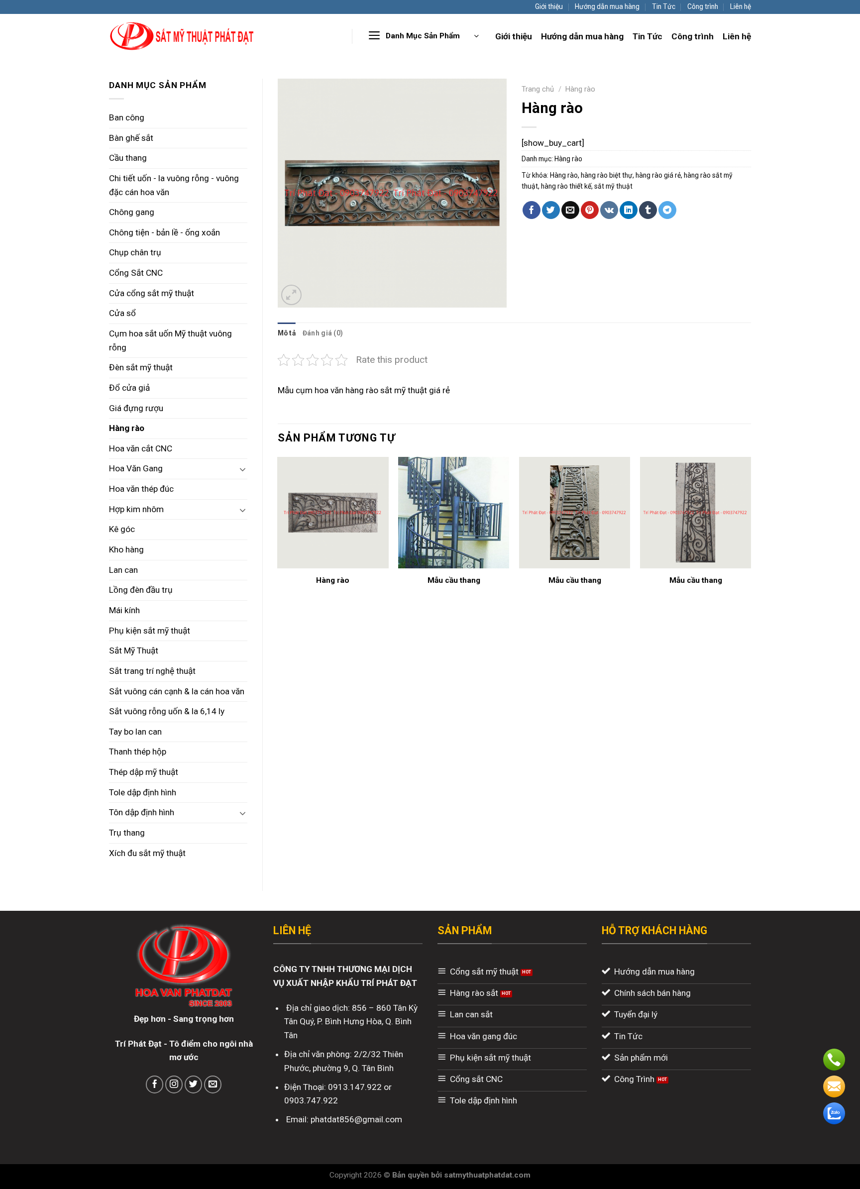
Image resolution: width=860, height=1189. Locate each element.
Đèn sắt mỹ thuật (141, 367)
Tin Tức (663, 6)
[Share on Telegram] (667, 210)
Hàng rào (126, 428)
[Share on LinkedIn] (629, 210)
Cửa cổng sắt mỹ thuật (151, 293)
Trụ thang (127, 833)
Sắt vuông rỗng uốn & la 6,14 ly (166, 711)
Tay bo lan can (135, 732)
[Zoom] (291, 295)
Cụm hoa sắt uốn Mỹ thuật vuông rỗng (170, 340)
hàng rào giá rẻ (658, 175)
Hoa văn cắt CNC (140, 448)
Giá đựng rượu (136, 408)
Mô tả (287, 333)
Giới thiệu (549, 6)
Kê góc (122, 529)
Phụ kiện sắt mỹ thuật (149, 631)
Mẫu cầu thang (454, 580)
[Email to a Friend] (570, 210)
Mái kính (124, 610)
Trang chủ (538, 89)
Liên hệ (740, 6)
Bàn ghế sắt (131, 138)
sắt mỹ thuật (613, 186)
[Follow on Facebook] (155, 1084)
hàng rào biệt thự (607, 175)
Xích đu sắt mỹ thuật (147, 853)
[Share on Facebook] (531, 210)
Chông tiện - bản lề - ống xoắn (164, 232)
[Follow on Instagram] (174, 1084)
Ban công (126, 117)
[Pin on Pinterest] (590, 210)
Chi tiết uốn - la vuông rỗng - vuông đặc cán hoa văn (174, 185)
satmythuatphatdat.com (487, 1175)
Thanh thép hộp (137, 752)
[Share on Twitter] (551, 210)
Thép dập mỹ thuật (143, 772)
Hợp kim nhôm (136, 509)
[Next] (750, 536)
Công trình (702, 6)
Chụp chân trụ (135, 252)
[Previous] (278, 536)
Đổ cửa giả (129, 388)
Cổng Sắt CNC (136, 273)
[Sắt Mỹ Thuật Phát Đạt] (182, 36)
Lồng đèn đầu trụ (141, 590)
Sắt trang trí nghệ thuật (152, 671)
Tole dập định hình (142, 792)
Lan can (123, 570)
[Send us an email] (213, 1084)
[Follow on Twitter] (194, 1084)
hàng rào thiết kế (566, 186)
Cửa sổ (122, 313)
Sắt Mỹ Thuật (133, 650)
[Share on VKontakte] (609, 210)
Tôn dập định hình (141, 812)
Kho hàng (126, 549)
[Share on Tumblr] (648, 210)
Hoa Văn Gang (136, 468)
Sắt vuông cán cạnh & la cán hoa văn (176, 691)
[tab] (287, 333)
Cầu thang (128, 158)
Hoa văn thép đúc (141, 489)
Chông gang (131, 212)
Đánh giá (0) (323, 333)
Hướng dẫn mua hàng (607, 6)
